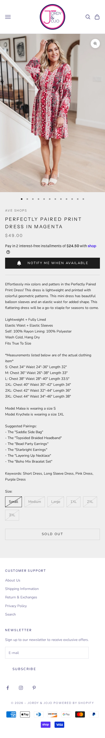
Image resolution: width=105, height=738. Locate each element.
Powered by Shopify (74, 703)
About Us (12, 580)
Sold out (52, 534)
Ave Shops (16, 210)
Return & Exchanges (21, 597)
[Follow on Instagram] (20, 687)
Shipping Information (22, 588)
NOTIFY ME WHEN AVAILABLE (58, 263)
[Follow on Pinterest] (34, 687)
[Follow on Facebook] (7, 687)
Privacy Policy (16, 606)
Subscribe (24, 669)
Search (10, 614)
